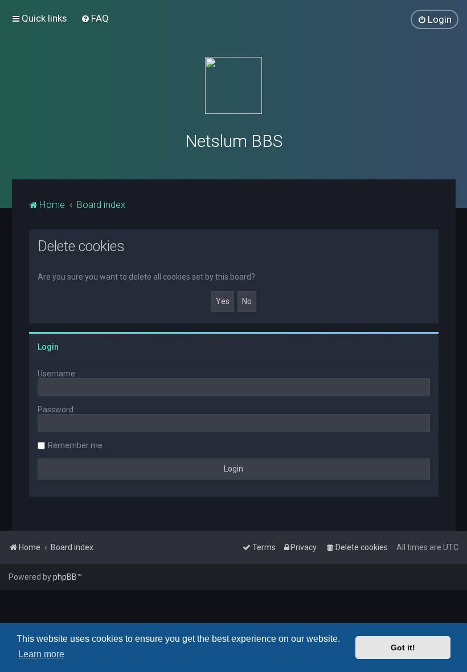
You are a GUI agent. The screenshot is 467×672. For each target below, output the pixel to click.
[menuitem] (95, 18)
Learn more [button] (41, 654)
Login (48, 346)
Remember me (75, 445)
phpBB (65, 576)
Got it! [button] (403, 647)
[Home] (233, 85)
